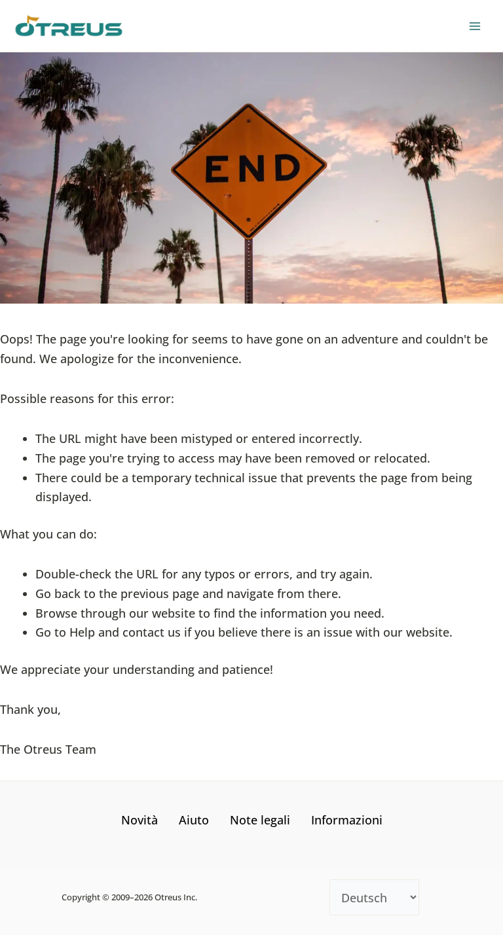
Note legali (260, 820)
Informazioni (346, 820)
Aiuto (194, 820)
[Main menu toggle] (474, 25)
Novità (139, 820)
